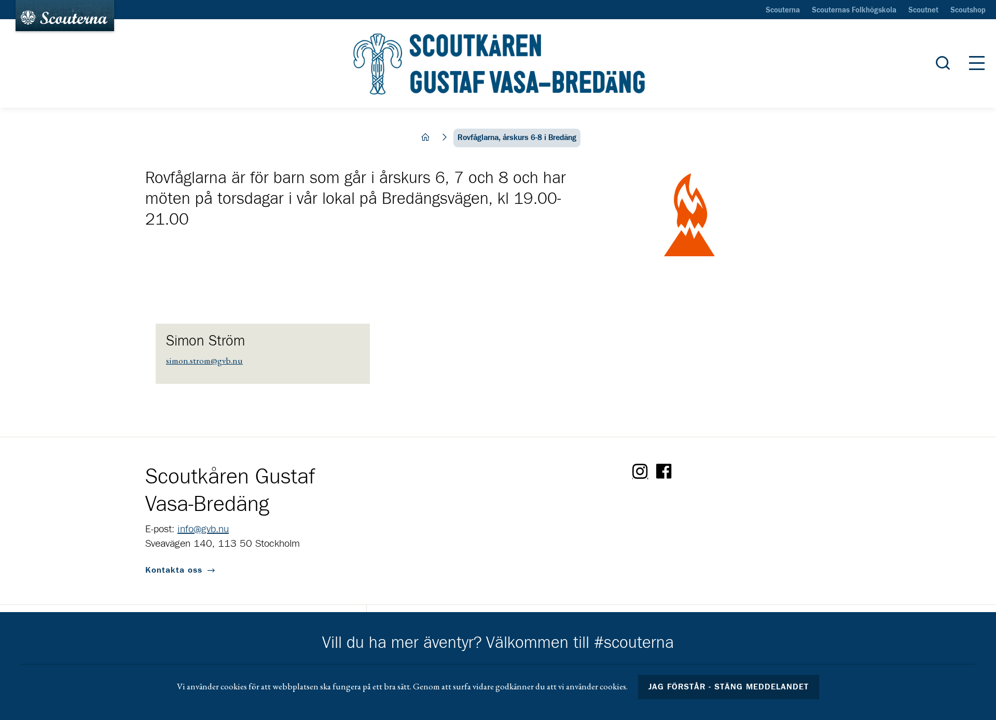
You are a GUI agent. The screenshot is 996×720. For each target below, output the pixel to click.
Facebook (664, 471)
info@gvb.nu (203, 529)
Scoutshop (968, 10)
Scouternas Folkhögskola (854, 10)
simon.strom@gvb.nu (204, 360)
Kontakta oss (173, 570)
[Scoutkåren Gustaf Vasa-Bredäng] (498, 64)
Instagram (640, 471)
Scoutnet (923, 10)
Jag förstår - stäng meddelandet (728, 687)
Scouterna (783, 10)
